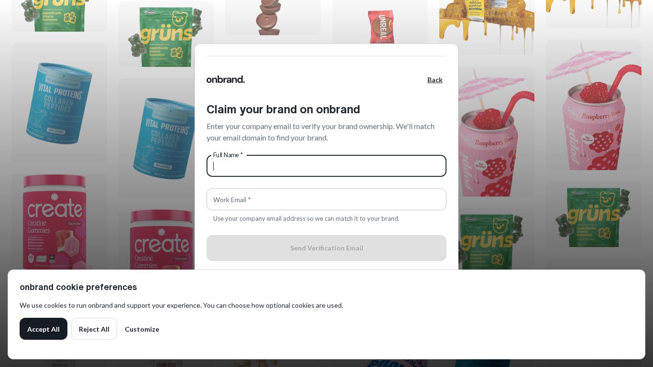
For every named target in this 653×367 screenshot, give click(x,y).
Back (435, 80)
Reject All (94, 329)
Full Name (228, 155)
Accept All (43, 329)
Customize (142, 329)
